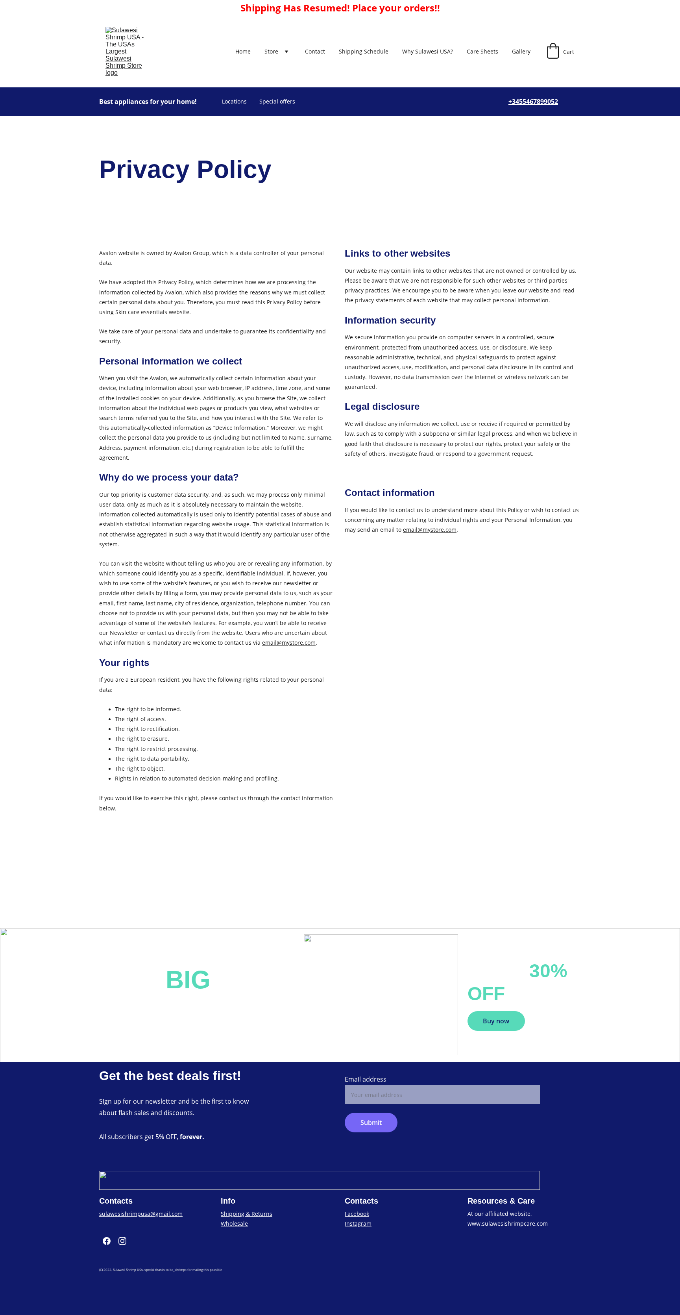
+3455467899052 (533, 101)
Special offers (277, 101)
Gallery (521, 51)
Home (243, 51)
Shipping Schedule (363, 51)
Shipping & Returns (246, 1213)
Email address (365, 1079)
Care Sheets (482, 51)
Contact (315, 51)
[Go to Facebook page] (107, 1241)
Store (271, 51)
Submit (371, 1122)
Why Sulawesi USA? (427, 51)
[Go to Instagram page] (122, 1241)
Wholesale (234, 1223)
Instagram (358, 1223)
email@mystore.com (289, 642)
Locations (234, 101)
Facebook (357, 1213)
